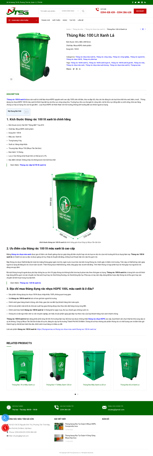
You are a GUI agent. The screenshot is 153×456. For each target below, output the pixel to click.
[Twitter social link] (135, 2)
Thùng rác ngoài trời (137, 57)
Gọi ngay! (140, 11)
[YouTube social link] (138, 2)
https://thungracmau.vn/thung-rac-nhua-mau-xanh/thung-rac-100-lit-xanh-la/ (66, 329)
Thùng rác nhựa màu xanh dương (97, 65)
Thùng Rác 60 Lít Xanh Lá (129, 385)
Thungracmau (135, 65)
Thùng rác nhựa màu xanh (75, 65)
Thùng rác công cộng (104, 57)
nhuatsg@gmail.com (116, 410)
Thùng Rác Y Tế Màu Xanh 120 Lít (58, 385)
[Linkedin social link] (145, 2)
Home (68, 29)
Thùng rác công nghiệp (121, 57)
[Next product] (145, 29)
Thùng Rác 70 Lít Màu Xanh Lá (23, 385)
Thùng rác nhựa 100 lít (74, 59)
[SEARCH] (83, 11)
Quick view (38, 353)
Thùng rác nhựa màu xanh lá (95, 29)
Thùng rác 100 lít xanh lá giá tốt (122, 63)
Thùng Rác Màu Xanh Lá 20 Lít (94, 385)
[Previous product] (140, 29)
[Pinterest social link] (142, 2)
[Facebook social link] (132, 2)
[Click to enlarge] (11, 79)
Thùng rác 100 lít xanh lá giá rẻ (99, 63)
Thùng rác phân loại (90, 59)
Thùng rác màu (78, 29)
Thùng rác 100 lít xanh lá (79, 63)
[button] (25, 112)
